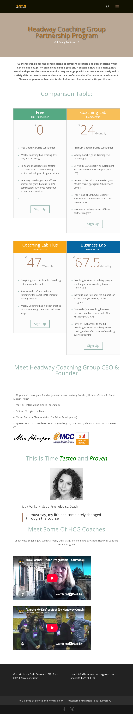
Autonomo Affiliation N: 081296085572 (89, 700)
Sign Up (40, 209)
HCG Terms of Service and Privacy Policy (41, 700)
